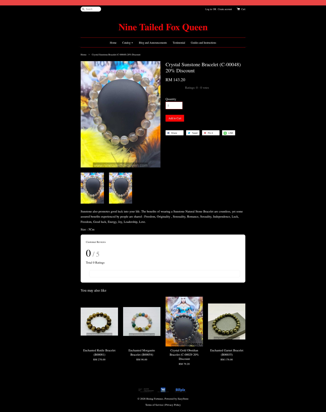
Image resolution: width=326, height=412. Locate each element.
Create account (225, 9)
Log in (208, 9)
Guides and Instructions (203, 42)
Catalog (126, 42)
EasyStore (183, 398)
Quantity (171, 99)
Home (113, 42)
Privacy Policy (173, 404)
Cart (243, 9)
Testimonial (179, 42)
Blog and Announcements (153, 42)
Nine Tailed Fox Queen (163, 26)
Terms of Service (154, 404)
